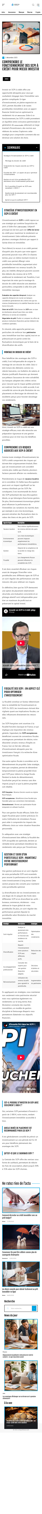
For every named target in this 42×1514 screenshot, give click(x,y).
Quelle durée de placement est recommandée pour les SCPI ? (21, 194)
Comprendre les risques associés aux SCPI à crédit (19, 167)
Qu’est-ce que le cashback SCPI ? (16, 200)
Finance (5, 1352)
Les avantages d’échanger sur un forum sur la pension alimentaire (19, 1397)
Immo (6, 79)
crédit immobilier (22, 227)
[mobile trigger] (4, 5)
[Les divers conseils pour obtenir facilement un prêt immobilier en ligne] (21, 1274)
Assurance (5, 1258)
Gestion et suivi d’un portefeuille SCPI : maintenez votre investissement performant (19, 180)
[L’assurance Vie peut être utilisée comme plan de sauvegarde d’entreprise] (21, 1237)
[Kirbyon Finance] (15, 5)
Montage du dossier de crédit (15, 161)
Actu (4, 1393)
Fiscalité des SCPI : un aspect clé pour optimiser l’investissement (20, 173)
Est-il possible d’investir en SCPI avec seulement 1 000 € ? (18, 187)
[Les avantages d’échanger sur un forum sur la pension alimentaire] (21, 1376)
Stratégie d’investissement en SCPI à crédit (19, 156)
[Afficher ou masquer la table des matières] (28, 147)
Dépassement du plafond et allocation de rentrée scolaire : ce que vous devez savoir (18, 1356)
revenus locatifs (18, 125)
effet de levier (21, 115)
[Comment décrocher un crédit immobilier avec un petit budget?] (21, 1200)
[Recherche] (33, 5)
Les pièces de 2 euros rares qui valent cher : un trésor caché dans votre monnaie (21, 1422)
